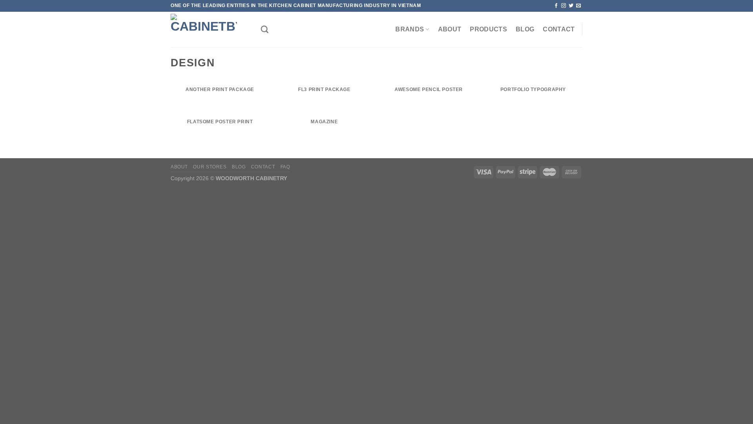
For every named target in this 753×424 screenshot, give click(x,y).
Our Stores (209, 167)
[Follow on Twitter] (571, 6)
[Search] (264, 29)
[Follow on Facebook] (556, 6)
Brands (409, 29)
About (450, 29)
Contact (559, 29)
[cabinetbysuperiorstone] (210, 29)
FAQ (285, 167)
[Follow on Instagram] (563, 6)
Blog (525, 29)
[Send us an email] (578, 6)
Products (488, 29)
